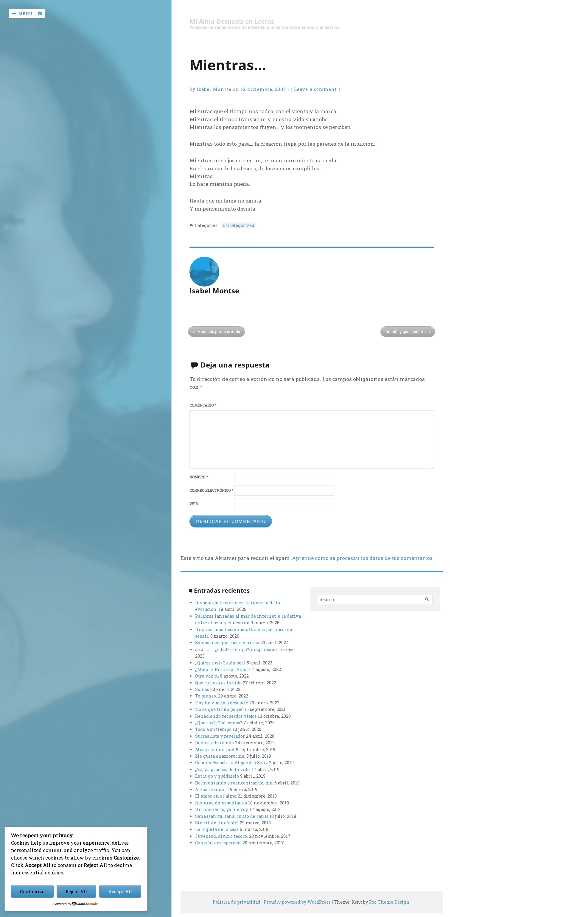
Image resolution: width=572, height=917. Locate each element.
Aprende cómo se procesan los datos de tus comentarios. (363, 558)
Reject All (76, 891)
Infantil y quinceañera (405, 331)
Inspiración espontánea (221, 803)
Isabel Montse (214, 89)
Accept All (120, 891)
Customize (32, 891)
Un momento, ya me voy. (221, 809)
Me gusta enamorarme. (220, 756)
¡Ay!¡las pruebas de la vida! (223, 769)
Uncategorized (238, 225)
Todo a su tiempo (213, 729)
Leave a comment (315, 89)
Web (193, 504)
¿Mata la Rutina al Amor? (223, 669)
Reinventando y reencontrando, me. (234, 783)
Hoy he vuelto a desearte (221, 703)
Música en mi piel (215, 749)
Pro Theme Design (389, 902)
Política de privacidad (236, 902)
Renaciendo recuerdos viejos (226, 716)
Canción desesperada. (218, 843)
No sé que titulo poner (219, 709)
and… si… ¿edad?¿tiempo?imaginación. (236, 649)
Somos (202, 689)
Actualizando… (211, 789)
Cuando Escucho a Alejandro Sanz (231, 762)
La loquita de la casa (217, 829)
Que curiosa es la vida (218, 683)
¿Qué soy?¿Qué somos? (218, 722)
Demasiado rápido (214, 742)
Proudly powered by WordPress (297, 902)
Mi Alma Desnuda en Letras (231, 21)
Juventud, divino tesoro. (221, 836)
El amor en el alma (216, 796)
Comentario (202, 405)
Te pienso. (206, 696)
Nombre (198, 477)
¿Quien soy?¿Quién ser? (220, 663)
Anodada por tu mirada (219, 331)
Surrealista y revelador (220, 736)
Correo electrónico (211, 490)
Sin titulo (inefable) (217, 823)
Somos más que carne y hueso (227, 642)
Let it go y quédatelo (217, 776)
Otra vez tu (207, 676)
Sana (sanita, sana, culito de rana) (231, 816)
